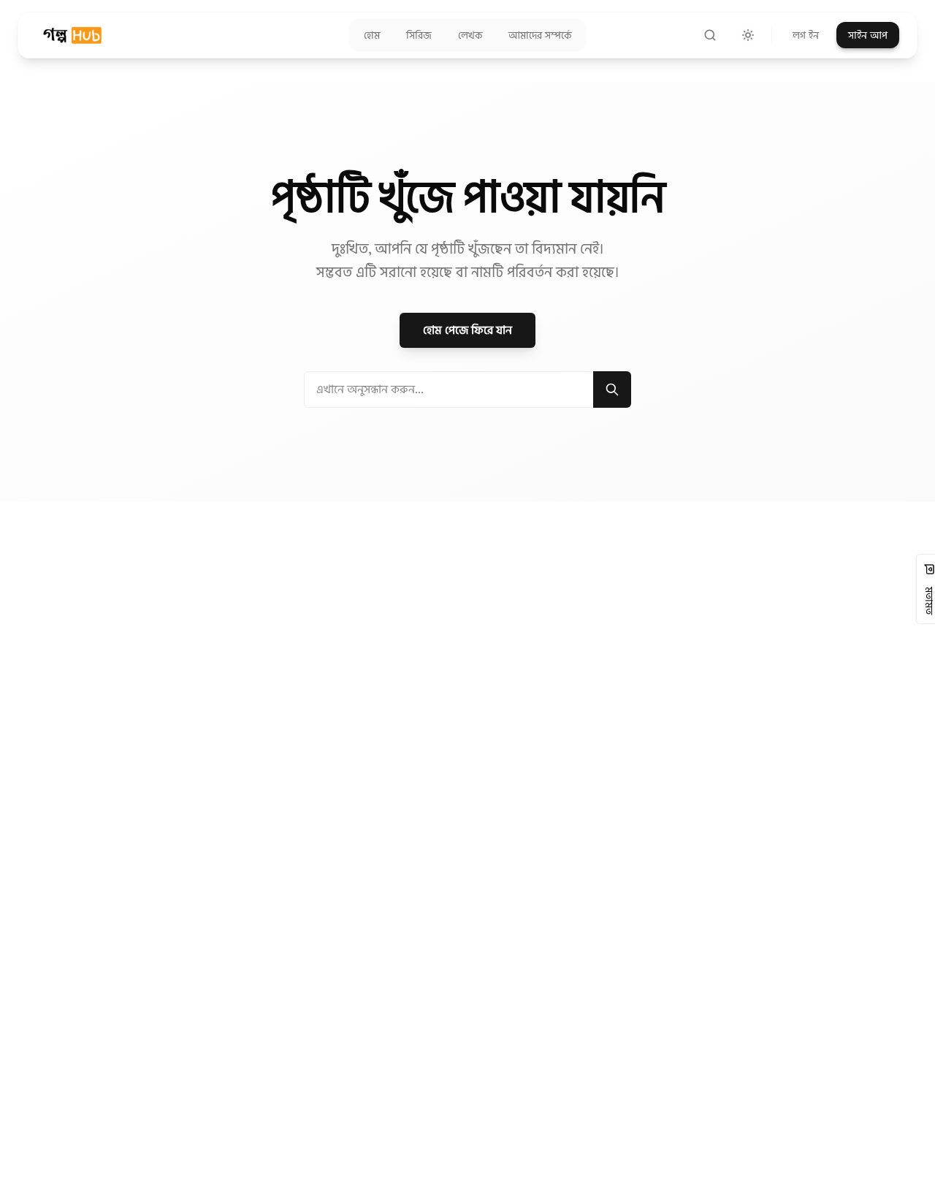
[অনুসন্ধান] (710, 35)
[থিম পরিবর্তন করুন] (748, 35)
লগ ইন (806, 35)
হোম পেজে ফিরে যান (467, 330)
